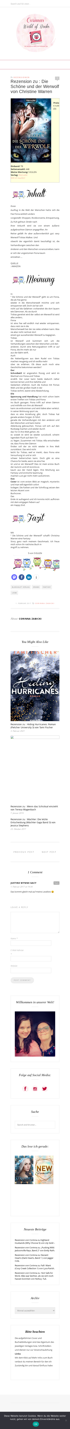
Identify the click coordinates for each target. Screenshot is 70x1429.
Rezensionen (22, 77)
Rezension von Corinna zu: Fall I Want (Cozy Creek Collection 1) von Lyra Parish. (35, 1267)
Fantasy (47, 587)
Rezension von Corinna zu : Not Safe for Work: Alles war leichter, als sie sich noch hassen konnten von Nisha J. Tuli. (34, 1275)
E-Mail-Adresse (17, 952)
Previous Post (23, 852)
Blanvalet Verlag (21, 587)
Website (14, 965)
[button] (14, 577)
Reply (56, 883)
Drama (36, 587)
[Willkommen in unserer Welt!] (35, 1055)
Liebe (14, 593)
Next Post (49, 852)
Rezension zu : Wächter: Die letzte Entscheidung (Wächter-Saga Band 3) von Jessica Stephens (33, 822)
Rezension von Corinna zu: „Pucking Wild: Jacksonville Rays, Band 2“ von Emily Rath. (35, 1249)
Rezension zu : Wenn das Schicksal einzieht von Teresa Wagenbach (34, 808)
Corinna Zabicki (44, 603)
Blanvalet (23, 175)
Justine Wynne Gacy (23, 882)
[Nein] (66, 1420)
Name (14, 938)
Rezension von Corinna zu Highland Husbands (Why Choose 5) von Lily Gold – (35, 1241)
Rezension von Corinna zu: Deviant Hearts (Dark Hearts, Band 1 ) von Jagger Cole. (34, 1258)
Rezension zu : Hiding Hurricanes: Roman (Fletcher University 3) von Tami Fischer (33, 726)
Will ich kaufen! (18, 177)
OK (35, 1424)
